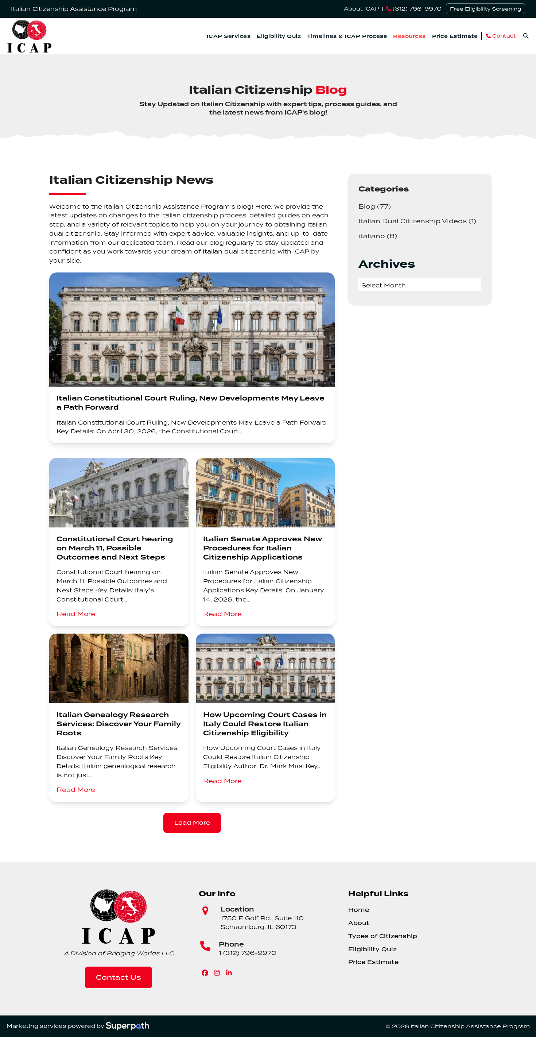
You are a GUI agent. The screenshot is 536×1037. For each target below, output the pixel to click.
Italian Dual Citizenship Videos (417, 221)
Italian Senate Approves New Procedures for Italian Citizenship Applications (262, 548)
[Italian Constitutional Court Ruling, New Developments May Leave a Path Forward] (192, 329)
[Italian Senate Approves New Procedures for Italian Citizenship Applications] (265, 492)
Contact (503, 35)
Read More (76, 614)
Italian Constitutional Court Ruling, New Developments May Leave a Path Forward (191, 403)
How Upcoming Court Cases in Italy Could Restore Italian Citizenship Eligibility (265, 724)
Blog (374, 206)
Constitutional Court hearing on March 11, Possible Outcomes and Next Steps (115, 548)
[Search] (526, 36)
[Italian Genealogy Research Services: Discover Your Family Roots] (119, 667)
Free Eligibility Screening (485, 8)
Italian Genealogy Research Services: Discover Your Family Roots (118, 724)
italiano (377, 236)
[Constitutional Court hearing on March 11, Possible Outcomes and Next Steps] (119, 492)
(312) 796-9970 (416, 8)
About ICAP (361, 8)
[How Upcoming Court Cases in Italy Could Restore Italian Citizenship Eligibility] (265, 667)
